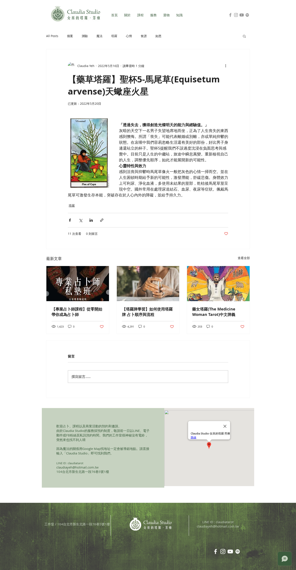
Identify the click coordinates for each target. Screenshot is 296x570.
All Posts (52, 36)
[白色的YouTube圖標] (230, 551)
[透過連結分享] (102, 220)
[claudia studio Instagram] (223, 551)
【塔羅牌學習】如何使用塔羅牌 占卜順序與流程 (147, 311)
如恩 (158, 36)
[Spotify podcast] (247, 15)
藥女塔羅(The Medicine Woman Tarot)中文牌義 (213, 311)
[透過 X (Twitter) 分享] (80, 220)
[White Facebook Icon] (215, 551)
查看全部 (244, 258)
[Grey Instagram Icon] (236, 15)
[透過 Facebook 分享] (70, 220)
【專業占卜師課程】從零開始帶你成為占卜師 (77, 311)
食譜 (144, 36)
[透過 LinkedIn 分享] (91, 220)
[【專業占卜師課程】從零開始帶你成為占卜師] (77, 283)
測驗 (85, 36)
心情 (129, 36)
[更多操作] (225, 65)
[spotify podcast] (237, 551)
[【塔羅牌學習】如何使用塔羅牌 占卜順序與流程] (148, 283)
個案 (70, 36)
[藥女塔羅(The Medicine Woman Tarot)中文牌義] (218, 283)
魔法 (99, 36)
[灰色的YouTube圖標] (241, 15)
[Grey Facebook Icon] (230, 15)
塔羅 (114, 36)
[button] (244, 36)
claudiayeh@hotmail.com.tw (77, 467)
